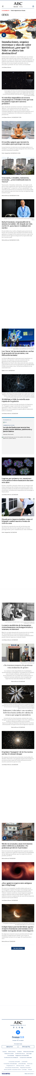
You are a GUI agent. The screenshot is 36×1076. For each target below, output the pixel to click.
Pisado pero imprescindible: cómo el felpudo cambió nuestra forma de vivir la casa (17, 521)
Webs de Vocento (29, 1073)
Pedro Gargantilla (6, 153)
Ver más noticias (18, 948)
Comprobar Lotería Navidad (10, 1063)
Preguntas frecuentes (25, 1067)
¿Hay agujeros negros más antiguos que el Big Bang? (17, 884)
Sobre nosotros (12, 1051)
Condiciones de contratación (11, 1057)
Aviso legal (28, 1053)
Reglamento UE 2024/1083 (22, 1055)
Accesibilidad (10, 1055)
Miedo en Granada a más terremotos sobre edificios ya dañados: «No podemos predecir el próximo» (17, 846)
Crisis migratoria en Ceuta (18, 10)
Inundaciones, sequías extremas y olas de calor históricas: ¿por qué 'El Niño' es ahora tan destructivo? (16, 47)
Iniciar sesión (33, 6)
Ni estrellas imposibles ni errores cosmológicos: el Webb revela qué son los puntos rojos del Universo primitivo (17, 101)
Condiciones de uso (20, 1053)
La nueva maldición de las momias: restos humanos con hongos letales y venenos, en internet (17, 627)
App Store (10, 1046)
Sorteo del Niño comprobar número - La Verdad (15, 1069)
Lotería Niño (24, 1061)
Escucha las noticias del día (12, 1067)
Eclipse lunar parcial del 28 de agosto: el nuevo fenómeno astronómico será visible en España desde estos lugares (18, 929)
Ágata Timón (5, 370)
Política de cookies (9, 1053)
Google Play (27, 1046)
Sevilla (20, 6)
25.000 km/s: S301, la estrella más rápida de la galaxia (16, 400)
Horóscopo (29, 1063)
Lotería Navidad (22, 1063)
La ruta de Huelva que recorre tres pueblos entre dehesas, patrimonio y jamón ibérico (17, 429)
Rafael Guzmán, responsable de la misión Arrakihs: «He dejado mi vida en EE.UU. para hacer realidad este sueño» (17, 225)
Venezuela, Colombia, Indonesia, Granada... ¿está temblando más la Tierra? (16, 180)
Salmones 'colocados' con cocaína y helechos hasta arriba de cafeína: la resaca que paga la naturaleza (18, 712)
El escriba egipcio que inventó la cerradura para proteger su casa (15, 143)
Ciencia (5, 14)
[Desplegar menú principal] (3, 6)
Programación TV (11, 1065)
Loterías (28, 1065)
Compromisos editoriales (26, 1057)
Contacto (19, 1051)
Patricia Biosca (5, 195)
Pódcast (30, 1069)
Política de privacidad (28, 1051)
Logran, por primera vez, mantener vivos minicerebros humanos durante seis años (17, 480)
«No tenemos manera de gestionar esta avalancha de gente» (18, 666)
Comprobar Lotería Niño (14, 1061)
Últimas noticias (20, 1065)
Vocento (5, 1051)
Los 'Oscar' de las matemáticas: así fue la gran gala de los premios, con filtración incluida (18, 353)
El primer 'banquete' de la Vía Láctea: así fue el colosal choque (17, 753)
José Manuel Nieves (6, 67)
